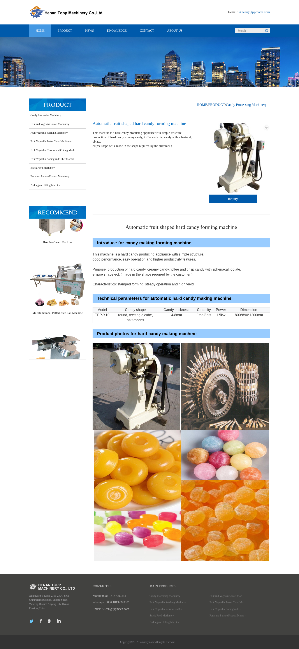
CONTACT (147, 30)
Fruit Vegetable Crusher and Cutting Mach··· (53, 150)
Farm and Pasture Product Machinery (49, 176)
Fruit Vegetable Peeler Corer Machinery (51, 141)
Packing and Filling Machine (45, 185)
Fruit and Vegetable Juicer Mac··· (226, 595)
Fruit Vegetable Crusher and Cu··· (167, 609)
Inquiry (233, 199)
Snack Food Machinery (42, 167)
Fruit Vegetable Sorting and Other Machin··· (53, 159)
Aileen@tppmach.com (254, 12)
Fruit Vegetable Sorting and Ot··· (226, 609)
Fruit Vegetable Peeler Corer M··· (226, 602)
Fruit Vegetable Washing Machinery (49, 132)
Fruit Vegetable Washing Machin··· (168, 602)
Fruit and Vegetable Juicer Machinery (49, 124)
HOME (40, 30)
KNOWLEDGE (117, 30)
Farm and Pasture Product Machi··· (227, 615)
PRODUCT (65, 30)
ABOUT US (175, 30)
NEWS (89, 30)
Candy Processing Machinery (45, 115)
